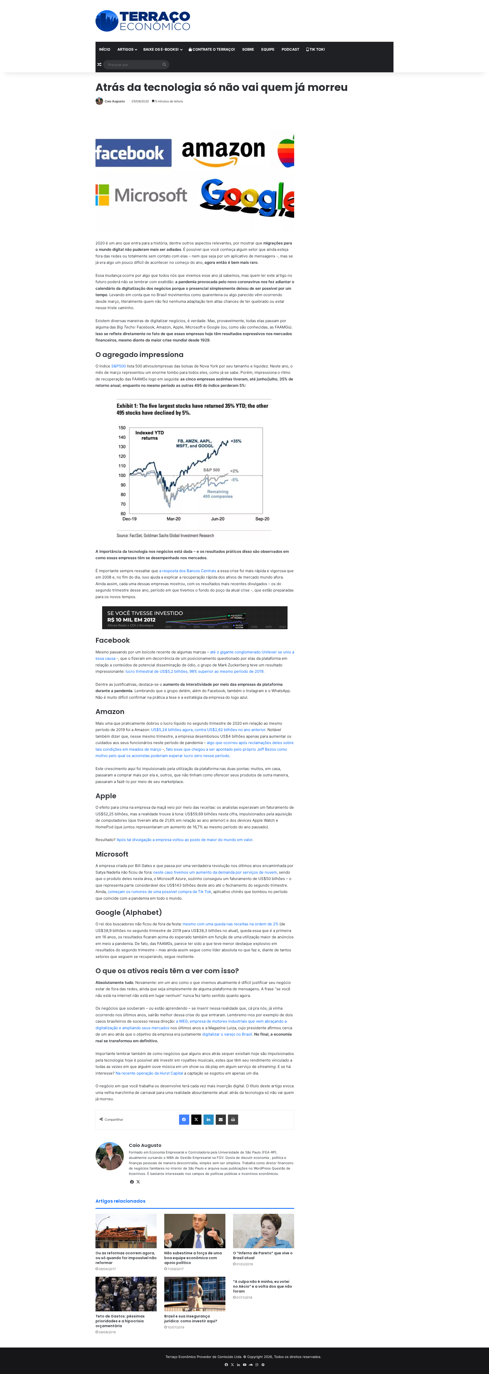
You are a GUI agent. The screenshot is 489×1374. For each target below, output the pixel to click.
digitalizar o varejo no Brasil (227, 1034)
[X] (138, 1182)
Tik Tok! (317, 49)
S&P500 (118, 366)
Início (104, 49)
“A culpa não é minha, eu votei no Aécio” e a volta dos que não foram (262, 1286)
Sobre (248, 49)
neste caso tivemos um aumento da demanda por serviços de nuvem (215, 872)
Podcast (290, 49)
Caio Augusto (115, 101)
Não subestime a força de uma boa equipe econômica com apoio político (193, 1258)
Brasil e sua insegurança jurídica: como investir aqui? (190, 1319)
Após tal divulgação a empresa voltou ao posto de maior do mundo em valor (184, 839)
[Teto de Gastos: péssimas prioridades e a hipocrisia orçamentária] (126, 1294)
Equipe (268, 49)
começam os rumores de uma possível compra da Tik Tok (159, 891)
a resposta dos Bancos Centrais (187, 570)
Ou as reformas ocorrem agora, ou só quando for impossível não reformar (126, 1258)
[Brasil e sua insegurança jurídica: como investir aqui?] (194, 1294)
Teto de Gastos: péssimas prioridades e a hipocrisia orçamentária (120, 1321)
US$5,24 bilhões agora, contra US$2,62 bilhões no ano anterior (208, 729)
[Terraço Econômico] (143, 21)
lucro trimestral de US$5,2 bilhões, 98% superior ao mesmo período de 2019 (194, 671)
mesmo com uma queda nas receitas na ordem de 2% (230, 924)
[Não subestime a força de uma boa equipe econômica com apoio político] (194, 1231)
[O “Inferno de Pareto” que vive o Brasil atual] (263, 1231)
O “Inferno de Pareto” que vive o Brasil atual (263, 1255)
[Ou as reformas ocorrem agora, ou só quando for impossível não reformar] (126, 1231)
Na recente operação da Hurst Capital (149, 1073)
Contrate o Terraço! (213, 49)
